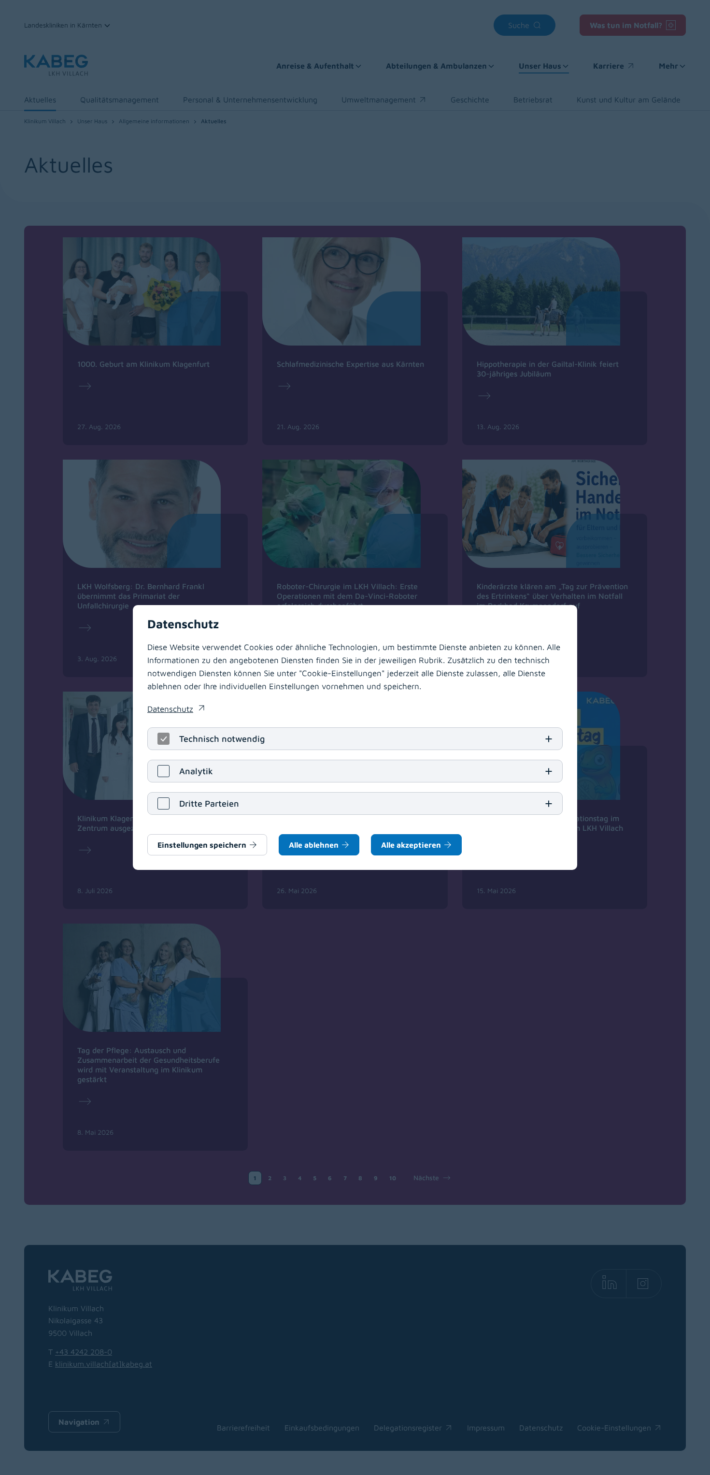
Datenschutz (175, 710)
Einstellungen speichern (201, 844)
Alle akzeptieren (411, 844)
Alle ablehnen (314, 844)
